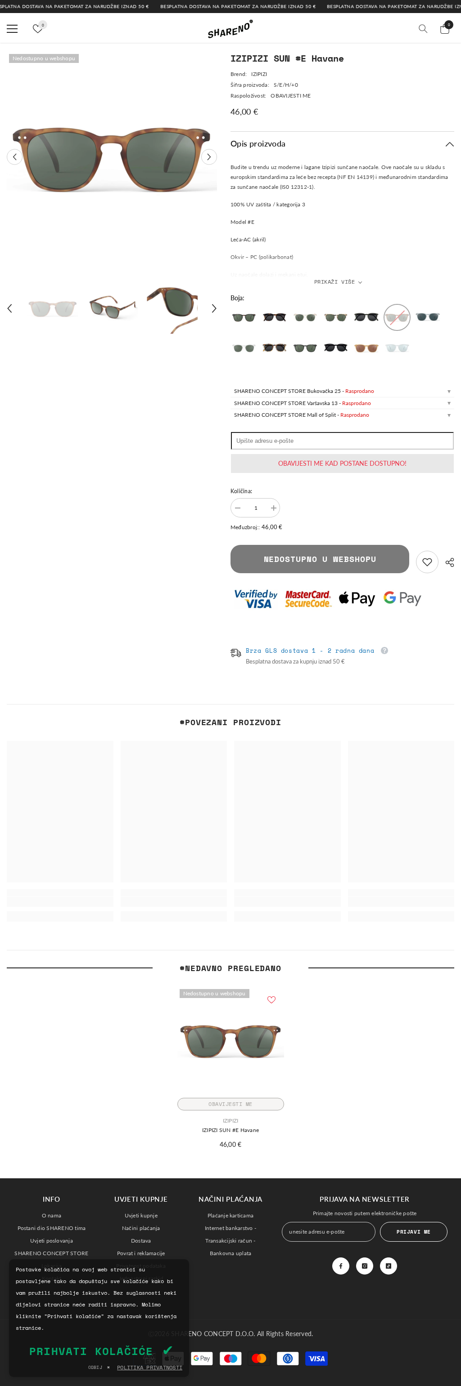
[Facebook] (340, 1266)
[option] (112, 157)
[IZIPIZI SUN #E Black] (335, 347)
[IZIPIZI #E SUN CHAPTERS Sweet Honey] (366, 347)
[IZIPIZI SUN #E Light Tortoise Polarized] (335, 317)
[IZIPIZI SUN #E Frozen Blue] (427, 317)
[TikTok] (388, 1266)
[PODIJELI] (446, 562)
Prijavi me (414, 1231)
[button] (15, 157)
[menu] (12, 28)
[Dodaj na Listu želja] (271, 999)
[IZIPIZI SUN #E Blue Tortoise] (274, 347)
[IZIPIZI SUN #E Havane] (397, 317)
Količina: (241, 491)
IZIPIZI (259, 74)
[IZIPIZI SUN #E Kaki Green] (366, 317)
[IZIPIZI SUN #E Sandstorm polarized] (305, 317)
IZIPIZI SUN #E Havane (230, 1130)
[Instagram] (364, 1266)
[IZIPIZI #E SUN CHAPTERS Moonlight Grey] (397, 347)
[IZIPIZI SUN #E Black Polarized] (305, 347)
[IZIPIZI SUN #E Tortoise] (274, 317)
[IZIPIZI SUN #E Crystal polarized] (244, 347)
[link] (427, 562)
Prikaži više (334, 281)
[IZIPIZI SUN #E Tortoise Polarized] (244, 317)
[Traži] (423, 28)
